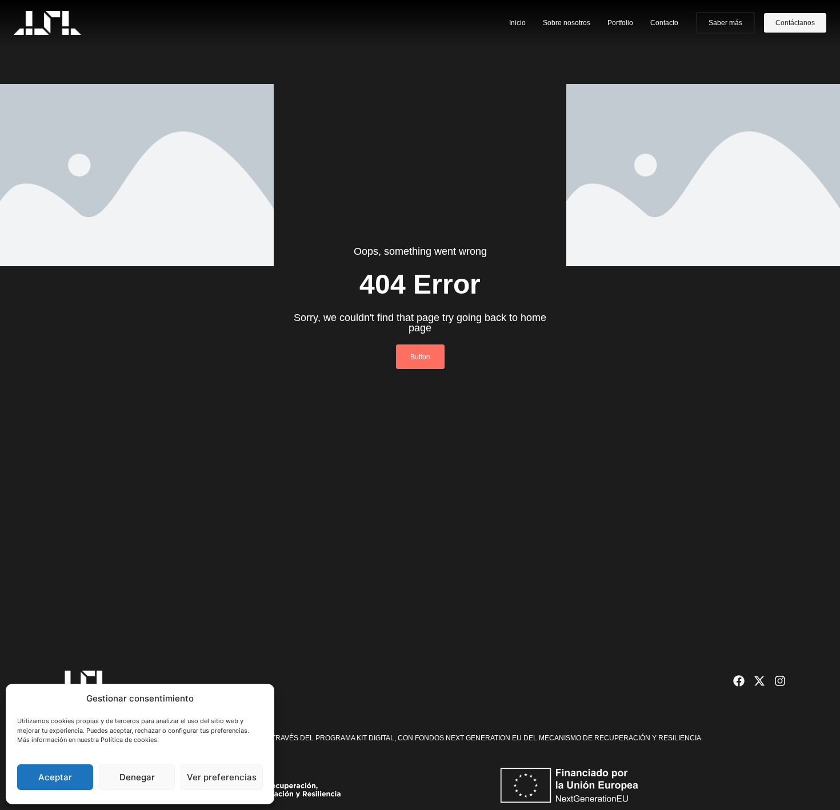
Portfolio (620, 22)
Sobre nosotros (566, 22)
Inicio (517, 22)
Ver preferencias (222, 777)
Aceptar (55, 777)
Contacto (664, 22)
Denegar (137, 777)
